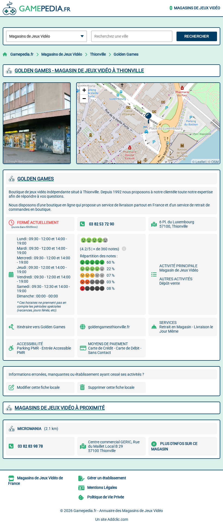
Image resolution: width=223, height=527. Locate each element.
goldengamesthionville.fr (109, 327)
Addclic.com (117, 519)
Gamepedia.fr (21, 54)
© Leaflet (199, 161)
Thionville (98, 54)
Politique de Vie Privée (105, 497)
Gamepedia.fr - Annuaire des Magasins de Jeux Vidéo (118, 510)
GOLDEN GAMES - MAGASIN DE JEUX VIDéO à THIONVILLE (79, 70)
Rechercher (196, 36)
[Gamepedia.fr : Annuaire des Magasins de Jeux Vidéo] (37, 8)
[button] (148, 118)
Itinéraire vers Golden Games (41, 327)
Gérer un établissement (106, 478)
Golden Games (126, 54)
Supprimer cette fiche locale (111, 387)
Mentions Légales (102, 487)
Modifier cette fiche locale (38, 387)
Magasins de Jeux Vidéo (197, 8)
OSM (215, 161)
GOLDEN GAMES (35, 179)
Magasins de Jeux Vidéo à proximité (60, 408)
